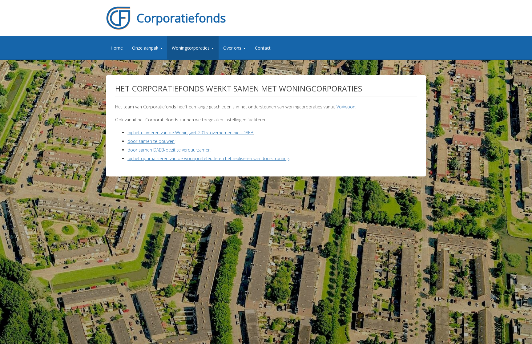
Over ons (233, 48)
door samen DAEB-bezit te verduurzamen (169, 150)
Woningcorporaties (191, 48)
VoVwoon (346, 107)
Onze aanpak (145, 48)
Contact (263, 48)
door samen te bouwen (151, 141)
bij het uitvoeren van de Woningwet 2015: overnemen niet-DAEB (190, 133)
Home (117, 48)
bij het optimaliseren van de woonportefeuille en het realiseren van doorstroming (208, 158)
